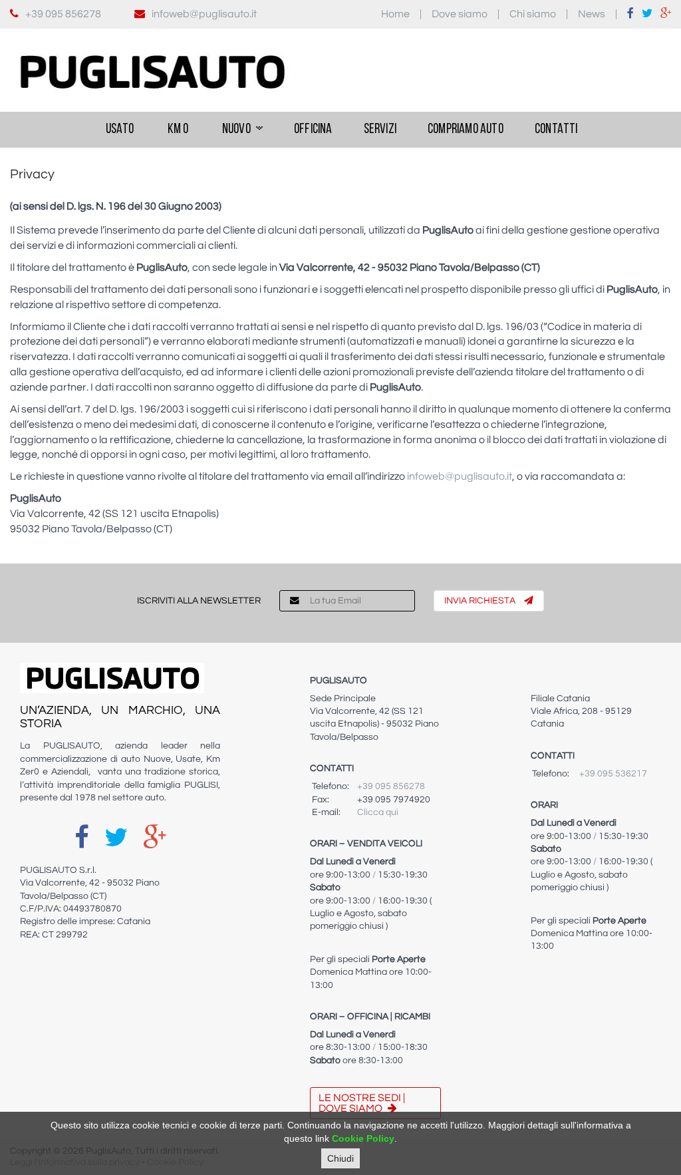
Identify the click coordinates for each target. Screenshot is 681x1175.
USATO (118, 129)
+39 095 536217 (613, 773)
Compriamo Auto (465, 129)
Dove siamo (459, 14)
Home (395, 14)
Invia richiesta (480, 600)
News (591, 14)
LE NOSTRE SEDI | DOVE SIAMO (362, 1103)
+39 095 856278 (63, 14)
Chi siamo (532, 14)
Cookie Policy (363, 1138)
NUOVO (236, 129)
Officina (313, 129)
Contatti (556, 129)
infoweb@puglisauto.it (204, 14)
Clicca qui (377, 812)
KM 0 (177, 129)
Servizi (380, 129)
